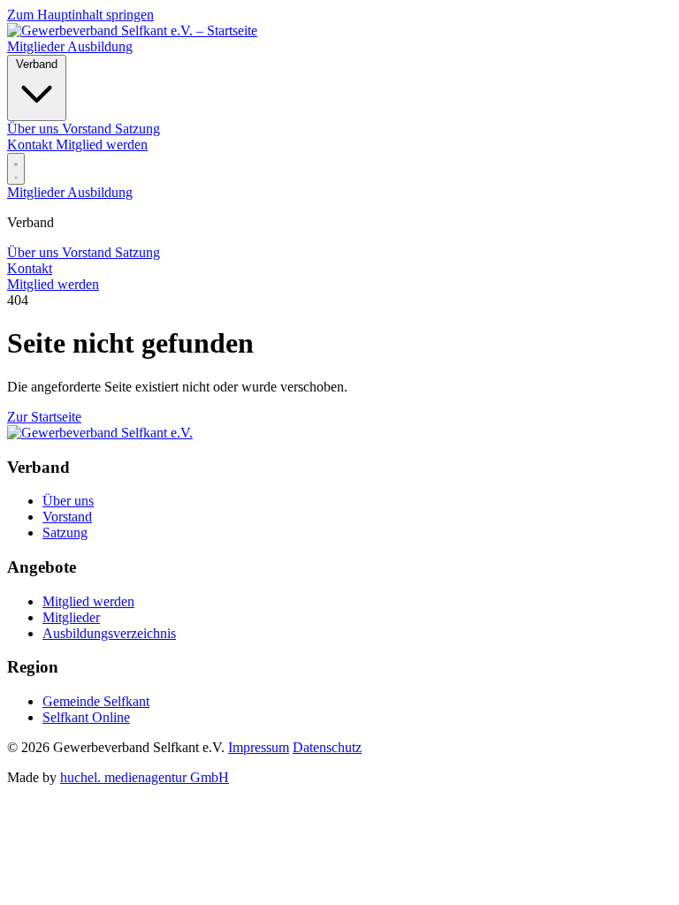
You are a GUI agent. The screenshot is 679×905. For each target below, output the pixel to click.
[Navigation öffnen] (16, 169)
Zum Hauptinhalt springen (80, 14)
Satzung (137, 252)
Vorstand (88, 252)
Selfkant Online (86, 717)
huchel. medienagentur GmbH (144, 777)
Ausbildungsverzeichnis (109, 633)
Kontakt (31, 144)
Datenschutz (327, 747)
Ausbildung (100, 46)
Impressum (258, 747)
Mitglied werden (102, 144)
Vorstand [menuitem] (88, 128)
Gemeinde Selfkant (95, 701)
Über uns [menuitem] (34, 128)
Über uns (34, 252)
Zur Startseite (44, 416)
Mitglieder (37, 46)
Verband (36, 64)
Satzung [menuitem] (137, 128)
